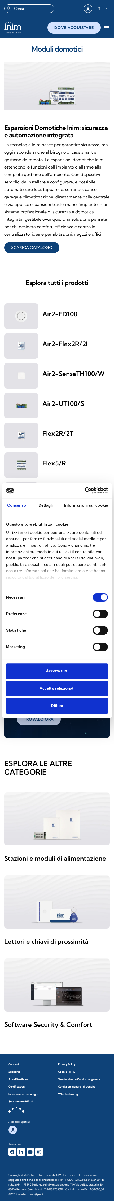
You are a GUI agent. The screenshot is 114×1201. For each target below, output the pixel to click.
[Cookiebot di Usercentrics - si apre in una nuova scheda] (85, 490)
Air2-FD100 (59, 314)
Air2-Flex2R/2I (64, 344)
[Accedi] (88, 8)
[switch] (100, 614)
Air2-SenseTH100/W (73, 374)
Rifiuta (57, 706)
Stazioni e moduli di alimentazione (55, 858)
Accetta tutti (57, 671)
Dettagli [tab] (45, 505)
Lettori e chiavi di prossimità (46, 941)
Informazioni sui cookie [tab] (86, 505)
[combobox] (29, 8)
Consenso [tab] (16, 505)
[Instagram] (39, 1152)
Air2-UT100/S (63, 403)
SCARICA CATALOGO (31, 247)
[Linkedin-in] (21, 1152)
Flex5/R (54, 463)
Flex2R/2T (57, 433)
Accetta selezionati (57, 688)
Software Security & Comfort (48, 1024)
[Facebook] (12, 1152)
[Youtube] (30, 1152)
